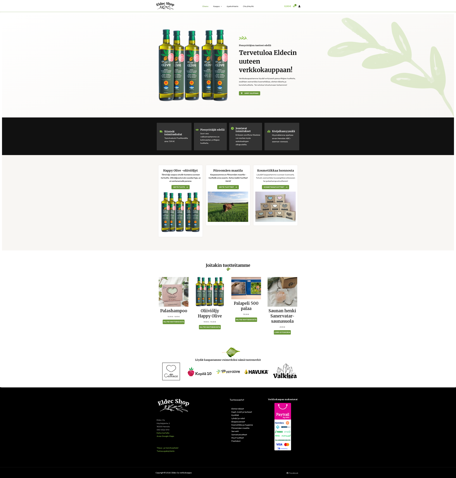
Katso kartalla (163, 433)
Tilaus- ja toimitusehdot (167, 448)
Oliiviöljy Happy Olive (210, 313)
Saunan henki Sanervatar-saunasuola (282, 316)
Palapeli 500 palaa (246, 306)
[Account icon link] (299, 6)
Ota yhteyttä (248, 6)
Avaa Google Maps (165, 436)
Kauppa (216, 6)
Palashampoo (173, 310)
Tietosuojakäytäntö (165, 451)
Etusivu (205, 6)
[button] (221, 6)
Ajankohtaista (232, 6)
